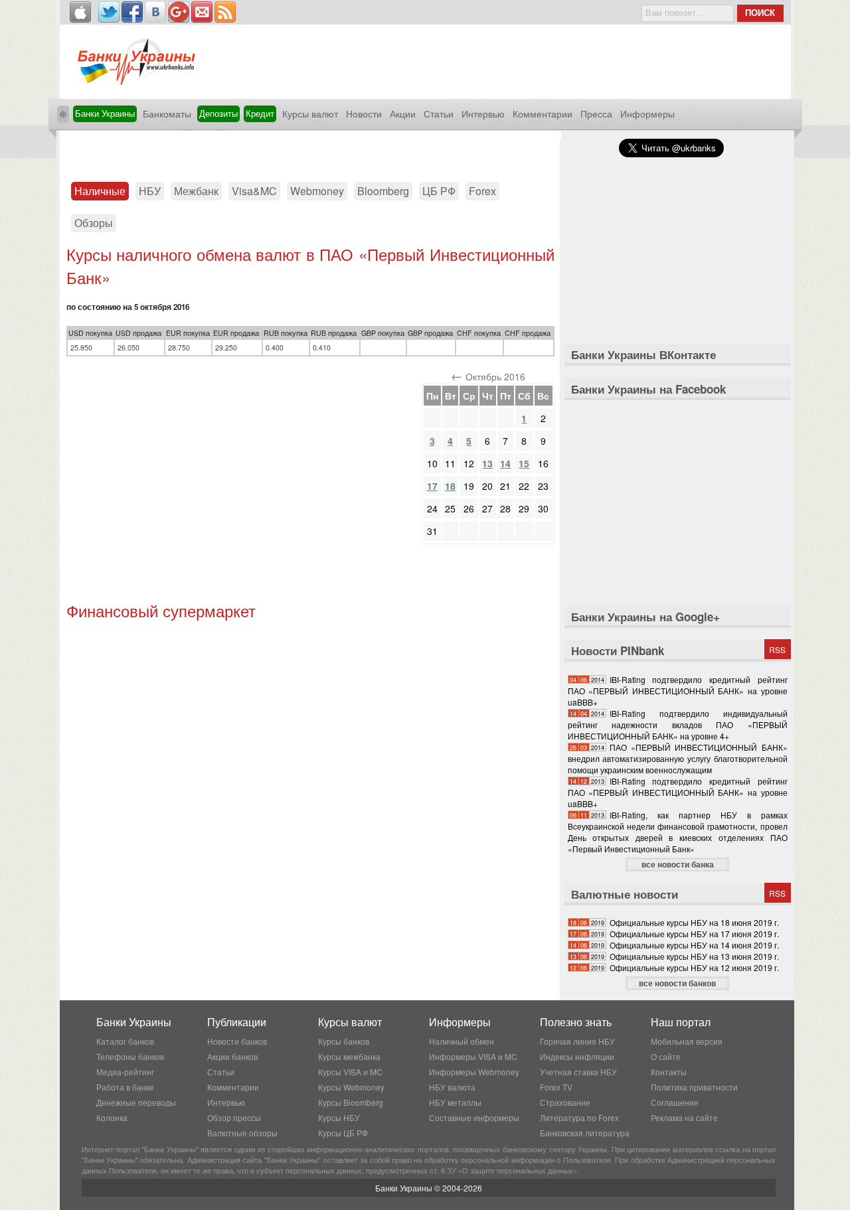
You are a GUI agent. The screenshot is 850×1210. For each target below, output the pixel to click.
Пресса (596, 113)
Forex (482, 190)
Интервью (483, 113)
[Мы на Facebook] (132, 12)
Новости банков (237, 1041)
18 (450, 485)
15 (524, 463)
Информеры (647, 113)
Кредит (260, 113)
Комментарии (542, 113)
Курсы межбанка (349, 1056)
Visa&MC (254, 190)
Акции (403, 113)
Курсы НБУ (339, 1117)
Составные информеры (474, 1117)
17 (432, 485)
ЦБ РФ (439, 190)
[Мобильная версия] (80, 12)
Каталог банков (125, 1041)
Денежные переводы (136, 1102)
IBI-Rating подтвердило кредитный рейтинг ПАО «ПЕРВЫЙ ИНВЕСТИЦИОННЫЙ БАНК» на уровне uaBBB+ (678, 691)
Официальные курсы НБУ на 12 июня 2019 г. (694, 967)
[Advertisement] (310, 151)
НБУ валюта (452, 1087)
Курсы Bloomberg (350, 1102)
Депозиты (218, 113)
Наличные (100, 190)
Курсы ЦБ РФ (343, 1132)
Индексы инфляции (577, 1056)
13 (487, 463)
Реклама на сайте (684, 1117)
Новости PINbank (617, 650)
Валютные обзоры (242, 1132)
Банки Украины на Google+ (645, 617)
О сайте (666, 1056)
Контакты (669, 1071)
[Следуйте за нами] (109, 12)
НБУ (150, 190)
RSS (777, 649)
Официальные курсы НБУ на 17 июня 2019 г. (694, 933)
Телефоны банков (130, 1056)
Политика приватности (694, 1087)
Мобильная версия (686, 1041)
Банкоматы (167, 113)
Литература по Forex (579, 1117)
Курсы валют (310, 113)
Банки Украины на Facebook (648, 389)
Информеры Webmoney (474, 1071)
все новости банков (677, 983)
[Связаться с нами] (201, 12)
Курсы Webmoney (351, 1087)
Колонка (112, 1117)
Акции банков (232, 1056)
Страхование (565, 1102)
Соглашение (675, 1102)
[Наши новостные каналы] (225, 12)
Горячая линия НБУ (577, 1041)
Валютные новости (624, 894)
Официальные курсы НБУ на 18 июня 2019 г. (694, 922)
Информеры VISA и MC (473, 1056)
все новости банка (677, 864)
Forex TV (556, 1087)
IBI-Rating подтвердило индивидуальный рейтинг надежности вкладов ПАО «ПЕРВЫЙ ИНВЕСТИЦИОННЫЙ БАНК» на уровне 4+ (678, 724)
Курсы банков (343, 1041)
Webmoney (317, 190)
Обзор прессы (234, 1117)
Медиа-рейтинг (125, 1071)
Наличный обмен (461, 1041)
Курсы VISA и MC (350, 1071)
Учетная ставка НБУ (578, 1071)
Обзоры (93, 222)
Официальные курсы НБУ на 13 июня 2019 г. (694, 956)
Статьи (439, 113)
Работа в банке (125, 1087)
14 (505, 463)
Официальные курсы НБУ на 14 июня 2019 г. (694, 944)
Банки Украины (105, 113)
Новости (364, 113)
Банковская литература (585, 1132)
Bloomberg (383, 190)
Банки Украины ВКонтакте (643, 354)
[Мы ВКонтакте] (155, 12)
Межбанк (196, 190)
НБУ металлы (455, 1102)
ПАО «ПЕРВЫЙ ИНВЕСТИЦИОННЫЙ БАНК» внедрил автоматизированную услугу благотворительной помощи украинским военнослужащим (678, 758)
